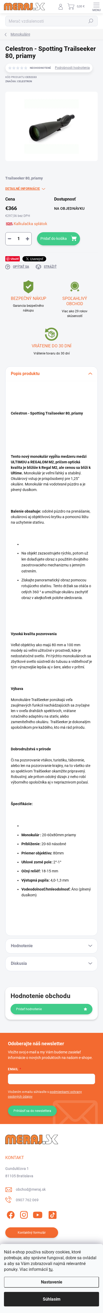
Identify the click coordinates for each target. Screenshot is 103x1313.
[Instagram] (23, 1213)
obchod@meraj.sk (31, 1189)
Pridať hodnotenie (29, 1009)
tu (51, 1269)
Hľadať (91, 21)
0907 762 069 (27, 1200)
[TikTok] (51, 1213)
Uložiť (15, 259)
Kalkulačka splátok (30, 223)
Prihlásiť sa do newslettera (32, 1111)
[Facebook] (10, 1213)
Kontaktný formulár (32, 1232)
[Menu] (96, 6)
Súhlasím (51, 1299)
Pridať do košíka (53, 238)
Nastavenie (51, 1282)
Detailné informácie (22, 189)
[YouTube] (38, 1213)
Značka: (18, 81)
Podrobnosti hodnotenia (72, 68)
